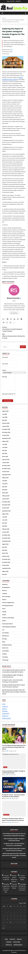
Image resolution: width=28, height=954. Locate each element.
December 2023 (6, 501)
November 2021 (6, 562)
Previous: (12, 329)
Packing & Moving (6, 645)
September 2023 (6, 511)
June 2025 (4, 447)
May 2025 (4, 450)
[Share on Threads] (10, 322)
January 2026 (5, 426)
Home (3, 704)
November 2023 (6, 504)
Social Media (5, 651)
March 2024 (5, 492)
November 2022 (6, 538)
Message (4, 376)
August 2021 (5, 571)
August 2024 (5, 477)
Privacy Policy (5, 713)
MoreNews (21, 950)
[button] (2, 13)
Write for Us (5, 715)
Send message (7, 401)
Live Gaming (5, 632)
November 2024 (6, 468)
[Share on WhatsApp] (18, 319)
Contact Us (5, 706)
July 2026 (4, 414)
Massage (4, 638)
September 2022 (6, 541)
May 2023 (4, 523)
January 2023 (5, 532)
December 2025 (6, 429)
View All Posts (14, 313)
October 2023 (5, 508)
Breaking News (6, 587)
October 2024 (5, 471)
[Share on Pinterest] (21, 319)
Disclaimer (4, 711)
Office (3, 642)
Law (3, 629)
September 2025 (6, 438)
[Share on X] (11, 319)
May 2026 (4, 420)
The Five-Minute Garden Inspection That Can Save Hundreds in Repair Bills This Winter (14, 747)
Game (3, 608)
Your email (5, 363)
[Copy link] (13, 322)
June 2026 (4, 417)
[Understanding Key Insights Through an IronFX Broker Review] (14, 761)
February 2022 (5, 556)
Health (4, 620)
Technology (5, 660)
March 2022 (5, 553)
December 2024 (6, 465)
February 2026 (5, 423)
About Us (4, 708)
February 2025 (5, 459)
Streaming (5, 657)
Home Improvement (7, 623)
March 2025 (5, 456)
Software (4, 654)
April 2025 (4, 453)
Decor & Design (6, 596)
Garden (4, 614)
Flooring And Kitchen (7, 605)
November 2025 (6, 432)
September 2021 (6, 568)
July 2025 (4, 444)
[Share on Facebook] (7, 319)
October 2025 (5, 435)
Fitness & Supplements (8, 602)
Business (4, 590)
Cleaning (4, 593)
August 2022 (5, 544)
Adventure (5, 584)
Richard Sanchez (7, 49)
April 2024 (4, 489)
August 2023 (5, 514)
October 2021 (5, 565)
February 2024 (5, 495)
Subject (4, 370)
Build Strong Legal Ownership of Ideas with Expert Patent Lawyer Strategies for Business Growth (13, 267)
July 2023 (4, 517)
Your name (5, 357)
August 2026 (5, 411)
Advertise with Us (6, 718)
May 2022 (4, 547)
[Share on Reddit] (3, 322)
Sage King (5, 751)
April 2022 (4, 550)
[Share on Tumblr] (7, 322)
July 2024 (4, 480)
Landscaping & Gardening (9, 626)
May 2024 (4, 486)
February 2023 (5, 529)
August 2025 (5, 441)
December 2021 (6, 559)
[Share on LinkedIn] (14, 319)
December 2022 (6, 535)
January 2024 (5, 498)
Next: (13, 336)
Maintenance (5, 635)
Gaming (4, 611)
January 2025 (5, 462)
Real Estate (5, 648)
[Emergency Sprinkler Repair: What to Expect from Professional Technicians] (14, 809)
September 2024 (6, 474)
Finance (4, 599)
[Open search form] (25, 13)
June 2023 (4, 520)
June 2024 (4, 483)
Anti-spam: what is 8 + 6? (8, 393)
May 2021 (4, 574)
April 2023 (4, 526)
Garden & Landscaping (8, 617)
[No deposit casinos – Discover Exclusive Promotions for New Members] (14, 785)
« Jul (3, 928)
